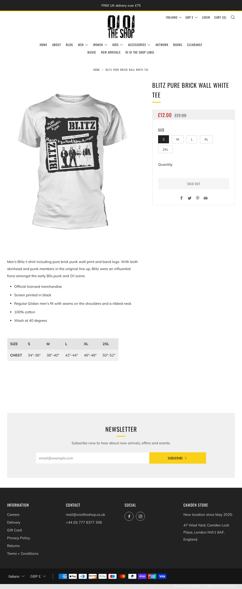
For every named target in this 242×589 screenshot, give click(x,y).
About (56, 44)
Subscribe (175, 458)
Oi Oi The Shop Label (140, 52)
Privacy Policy (18, 538)
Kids (115, 44)
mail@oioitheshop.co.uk (85, 514)
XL (206, 139)
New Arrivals (111, 52)
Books (177, 44)
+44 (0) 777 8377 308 (84, 522)
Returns (13, 545)
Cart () (220, 17)
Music (91, 52)
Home (43, 44)
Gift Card (14, 530)
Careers (13, 514)
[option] (72, 162)
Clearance (194, 44)
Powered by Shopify (187, 586)
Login (206, 17)
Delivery (13, 522)
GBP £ (189, 17)
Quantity (165, 164)
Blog (69, 44)
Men (81, 44)
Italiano (171, 17)
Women (98, 44)
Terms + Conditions (22, 553)
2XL (165, 149)
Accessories (137, 44)
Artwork (162, 44)
